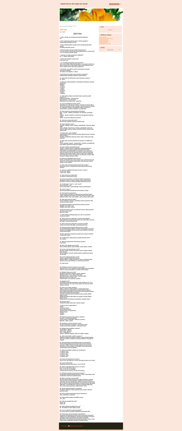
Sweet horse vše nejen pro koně (73, 4)
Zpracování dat (80, 426)
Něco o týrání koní (102, 37)
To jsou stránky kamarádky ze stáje (106, 38)
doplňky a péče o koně (103, 39)
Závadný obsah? (73, 426)
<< (101, 49)
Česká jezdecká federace (104, 41)
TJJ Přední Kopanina (103, 42)
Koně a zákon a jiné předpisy (67, 26)
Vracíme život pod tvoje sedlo (105, 43)
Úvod (61, 26)
